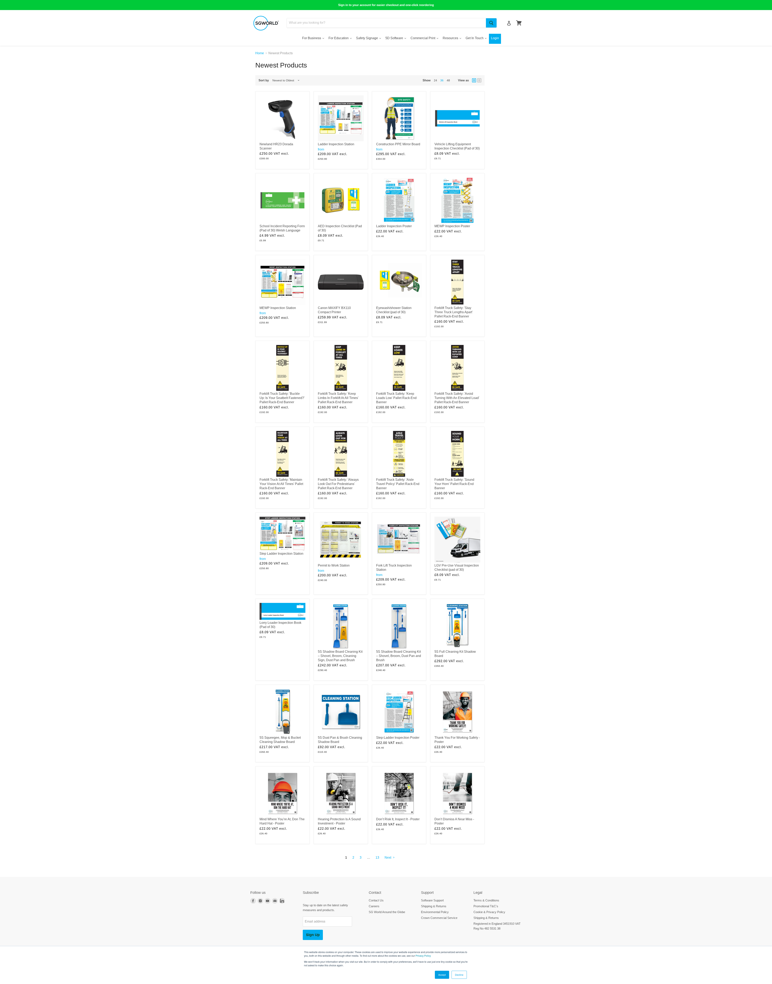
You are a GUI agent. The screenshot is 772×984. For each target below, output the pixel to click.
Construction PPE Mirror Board (398, 144)
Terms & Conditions (486, 900)
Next (388, 857)
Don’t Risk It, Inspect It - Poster (398, 819)
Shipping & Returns (433, 906)
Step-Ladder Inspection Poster (397, 737)
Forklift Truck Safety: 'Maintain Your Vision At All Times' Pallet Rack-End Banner (281, 484)
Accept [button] (442, 974)
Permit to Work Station (334, 565)
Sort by (264, 80)
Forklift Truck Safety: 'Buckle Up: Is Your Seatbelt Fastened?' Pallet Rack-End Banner (282, 398)
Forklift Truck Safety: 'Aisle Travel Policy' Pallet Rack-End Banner (397, 484)
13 (377, 857)
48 (448, 80)
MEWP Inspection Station (278, 308)
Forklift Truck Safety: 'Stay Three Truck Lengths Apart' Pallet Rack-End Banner (453, 312)
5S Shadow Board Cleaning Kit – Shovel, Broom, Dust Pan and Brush (398, 656)
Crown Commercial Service (439, 918)
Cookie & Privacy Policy (489, 912)
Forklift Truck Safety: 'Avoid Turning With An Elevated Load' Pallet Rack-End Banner (456, 398)
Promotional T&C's (485, 906)
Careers (374, 906)
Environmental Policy (435, 912)
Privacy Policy (423, 955)
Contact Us (376, 900)
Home (259, 53)
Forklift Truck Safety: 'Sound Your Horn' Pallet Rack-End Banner (454, 484)
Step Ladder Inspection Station (281, 553)
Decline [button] (459, 974)
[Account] (509, 23)
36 (441, 80)
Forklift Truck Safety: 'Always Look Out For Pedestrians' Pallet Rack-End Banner (338, 484)
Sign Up (313, 935)
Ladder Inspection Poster (394, 226)
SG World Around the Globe (387, 912)
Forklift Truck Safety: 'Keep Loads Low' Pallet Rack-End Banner (396, 398)
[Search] (491, 23)
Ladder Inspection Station (336, 144)
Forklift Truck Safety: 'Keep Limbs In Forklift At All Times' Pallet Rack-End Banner (338, 398)
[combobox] (386, 23)
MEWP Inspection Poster (452, 226)
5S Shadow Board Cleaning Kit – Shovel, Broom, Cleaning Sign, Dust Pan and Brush (340, 656)
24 (435, 80)
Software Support (432, 900)
